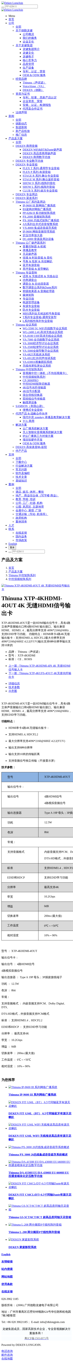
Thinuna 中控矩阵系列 (22, 575)
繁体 (12, 547)
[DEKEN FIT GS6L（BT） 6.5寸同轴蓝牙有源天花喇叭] (40, 1105)
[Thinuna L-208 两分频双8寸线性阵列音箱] (35, 1224)
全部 (18, 26)
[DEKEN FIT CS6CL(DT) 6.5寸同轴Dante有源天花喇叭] (40, 1187)
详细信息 (14, 683)
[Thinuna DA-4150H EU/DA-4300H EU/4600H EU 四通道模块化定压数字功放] (40, 1165)
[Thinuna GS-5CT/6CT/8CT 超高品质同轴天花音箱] (40, 1209)
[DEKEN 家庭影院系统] (24, 1239)
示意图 (13, 690)
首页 (11, 567)
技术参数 (14, 687)
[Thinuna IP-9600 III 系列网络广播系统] (33, 1087)
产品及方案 (16, 571)
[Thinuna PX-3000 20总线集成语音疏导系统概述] (39, 1147)
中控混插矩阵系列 (20, 579)
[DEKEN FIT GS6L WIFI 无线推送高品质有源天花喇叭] (40, 1128)
